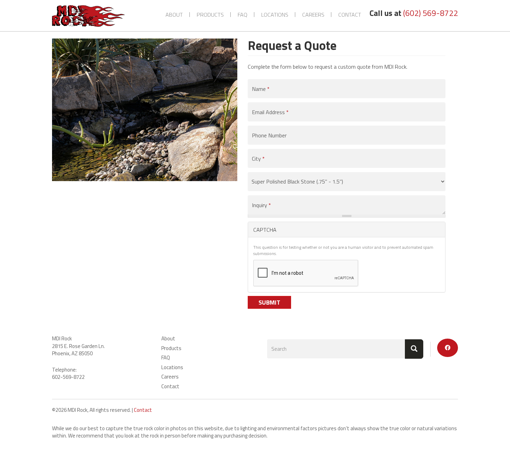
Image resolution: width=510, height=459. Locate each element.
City (258, 158)
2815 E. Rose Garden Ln (78, 346)
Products (210, 14)
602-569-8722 (68, 377)
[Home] (91, 16)
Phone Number (269, 135)
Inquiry (261, 205)
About (174, 14)
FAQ (242, 14)
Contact (349, 14)
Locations (274, 14)
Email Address (270, 112)
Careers (313, 14)
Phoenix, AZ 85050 (72, 353)
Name (261, 89)
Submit (269, 302)
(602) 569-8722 (430, 13)
